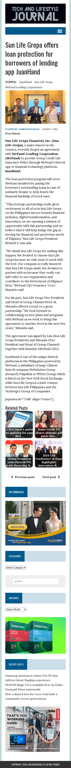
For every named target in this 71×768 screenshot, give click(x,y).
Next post (49, 477)
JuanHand (25, 82)
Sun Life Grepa (43, 82)
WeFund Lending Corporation (23, 87)
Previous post (24, 477)
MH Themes (54, 764)
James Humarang (29, 129)
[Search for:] (35, 581)
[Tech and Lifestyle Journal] (35, 14)
